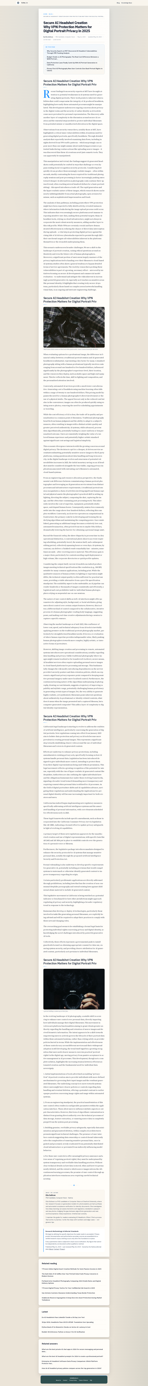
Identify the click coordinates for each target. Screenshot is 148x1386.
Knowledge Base (126, 3)
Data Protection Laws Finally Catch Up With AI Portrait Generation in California (72, 64)
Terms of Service (83, 1380)
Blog (118, 3)
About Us (58, 1380)
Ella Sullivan (49, 37)
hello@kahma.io (74, 1378)
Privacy (62, 1249)
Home (45, 14)
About (51, 1249)
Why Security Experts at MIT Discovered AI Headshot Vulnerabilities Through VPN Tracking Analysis (72, 52)
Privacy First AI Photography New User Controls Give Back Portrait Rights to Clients (74, 69)
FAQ (91, 1380)
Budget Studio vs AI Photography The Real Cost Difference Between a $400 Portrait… (73, 58)
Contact (56, 1249)
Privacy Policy (73, 1380)
